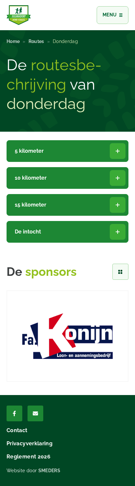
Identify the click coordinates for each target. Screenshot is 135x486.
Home (13, 41)
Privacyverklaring (29, 443)
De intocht (28, 232)
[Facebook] (14, 413)
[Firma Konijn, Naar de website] (67, 336)
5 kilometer (29, 151)
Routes (36, 41)
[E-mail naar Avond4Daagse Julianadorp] (35, 413)
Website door (33, 470)
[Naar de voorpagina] (19, 15)
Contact (17, 430)
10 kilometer (31, 178)
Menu (110, 14)
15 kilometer (30, 205)
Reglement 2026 (28, 456)
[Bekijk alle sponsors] (120, 272)
